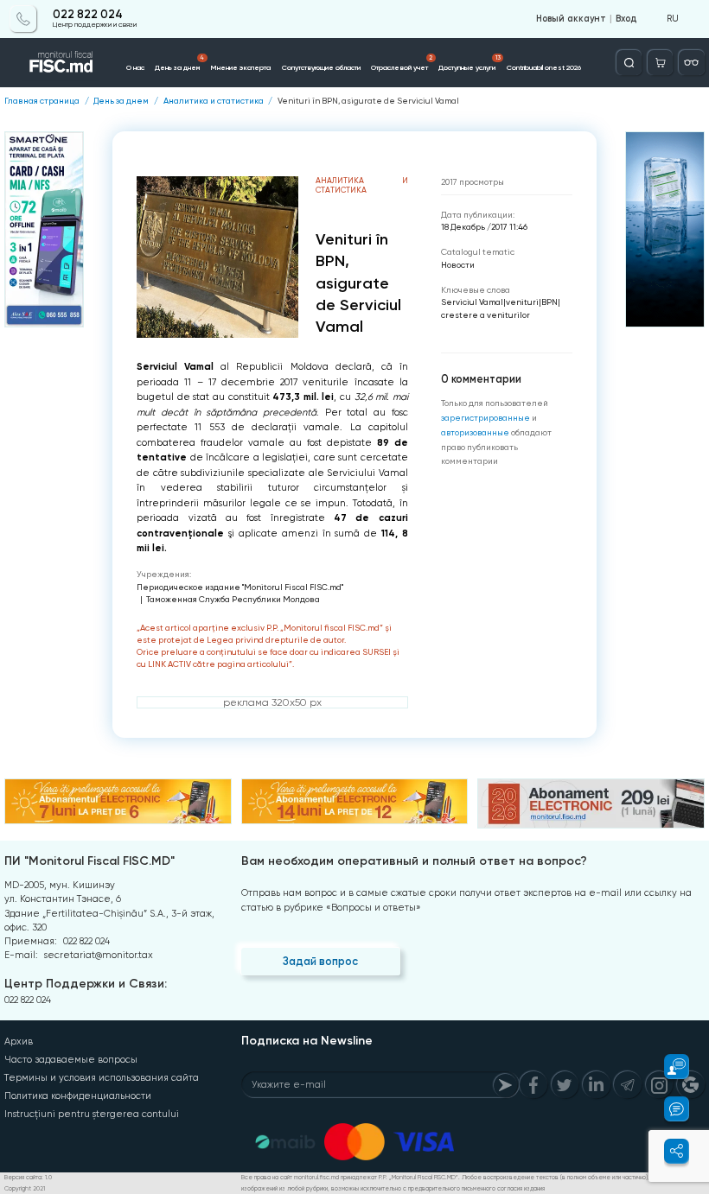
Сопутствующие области (321, 67)
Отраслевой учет (401, 63)
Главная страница (42, 101)
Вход (626, 19)
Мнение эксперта (240, 67)
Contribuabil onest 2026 (544, 67)
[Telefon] (22, 18)
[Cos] (660, 62)
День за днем (179, 63)
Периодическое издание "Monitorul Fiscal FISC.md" (240, 587)
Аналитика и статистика (213, 101)
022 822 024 (88, 15)
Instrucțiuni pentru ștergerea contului (91, 1114)
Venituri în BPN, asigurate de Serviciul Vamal (368, 101)
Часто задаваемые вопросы (70, 1059)
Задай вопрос (320, 961)
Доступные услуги (469, 63)
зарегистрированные (485, 417)
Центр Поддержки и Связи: (85, 983)
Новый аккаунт (571, 19)
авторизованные (475, 432)
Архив (18, 1041)
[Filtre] (691, 62)
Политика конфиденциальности (77, 1096)
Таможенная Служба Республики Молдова (233, 599)
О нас (135, 67)
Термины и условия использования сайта (101, 1077)
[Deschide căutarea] (629, 62)
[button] (668, 1066)
